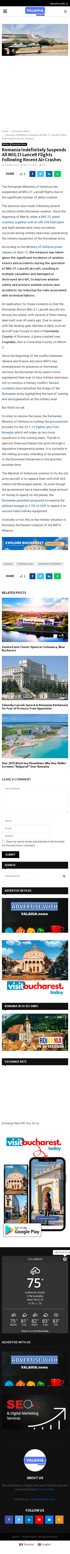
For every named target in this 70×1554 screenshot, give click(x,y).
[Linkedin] (29, 1520)
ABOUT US (35, 1478)
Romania (8, 564)
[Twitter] (19, 1520)
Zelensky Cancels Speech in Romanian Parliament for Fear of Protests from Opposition (35, 706)
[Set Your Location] (65, 1259)
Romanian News (19, 144)
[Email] (49, 1520)
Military (6, 144)
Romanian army (25, 564)
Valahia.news (12, 165)
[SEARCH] (64, 876)
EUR (22, 1123)
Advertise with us (59, 3)
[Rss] (59, 1520)
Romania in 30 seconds (21, 1006)
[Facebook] (9, 1520)
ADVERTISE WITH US (18, 890)
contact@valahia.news (42, 1499)
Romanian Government (50, 564)
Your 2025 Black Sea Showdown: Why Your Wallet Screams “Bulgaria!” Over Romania (34, 765)
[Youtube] (39, 1520)
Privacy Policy (47, 1489)
